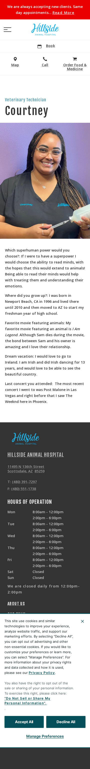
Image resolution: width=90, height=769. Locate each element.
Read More (63, 12)
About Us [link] (16, 603)
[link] (45, 29)
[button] (7, 29)
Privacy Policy (42, 673)
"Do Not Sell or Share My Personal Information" (27, 700)
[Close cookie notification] (82, 621)
